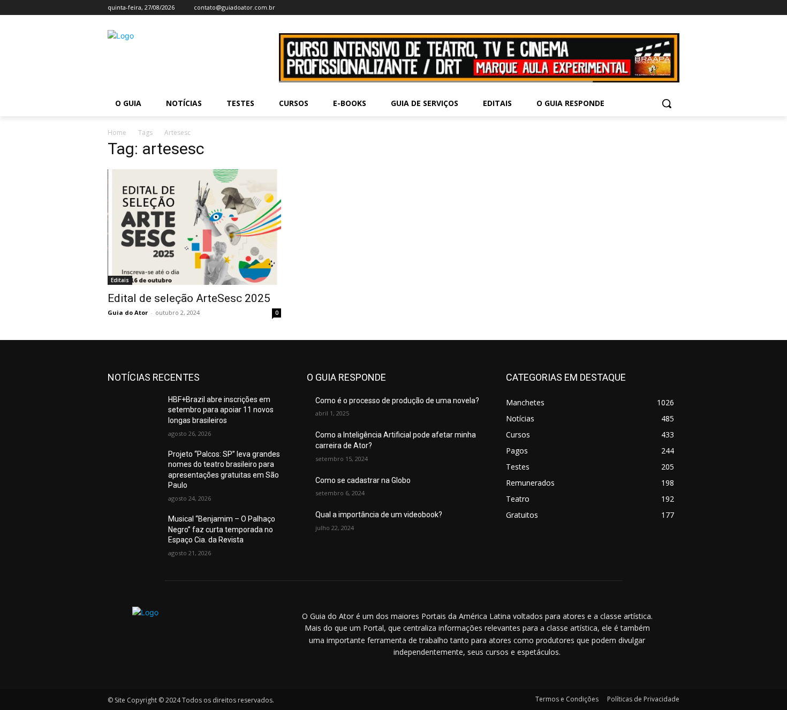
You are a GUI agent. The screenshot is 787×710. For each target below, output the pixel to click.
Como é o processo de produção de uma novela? (397, 400)
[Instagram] (644, 8)
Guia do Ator (128, 312)
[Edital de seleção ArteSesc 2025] (194, 227)
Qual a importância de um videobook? (378, 514)
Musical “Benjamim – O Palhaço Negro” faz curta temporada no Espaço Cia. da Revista (221, 529)
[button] (666, 103)
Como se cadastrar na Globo (363, 480)
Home (117, 132)
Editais (120, 280)
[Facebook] (629, 8)
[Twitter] (658, 8)
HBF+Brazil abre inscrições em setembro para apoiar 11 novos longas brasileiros (221, 410)
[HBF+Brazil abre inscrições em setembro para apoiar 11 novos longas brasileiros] (134, 413)
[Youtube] (673, 8)
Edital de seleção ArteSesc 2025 (189, 298)
